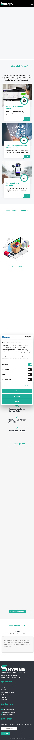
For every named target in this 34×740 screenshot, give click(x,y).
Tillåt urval (17, 396)
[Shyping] (7, 3)
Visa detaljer (25, 386)
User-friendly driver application (13, 184)
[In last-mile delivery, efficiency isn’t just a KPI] (17, 558)
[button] (16, 656)
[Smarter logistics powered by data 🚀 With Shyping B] (17, 578)
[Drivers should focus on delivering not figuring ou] (17, 478)
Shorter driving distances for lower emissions (16, 146)
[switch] (30, 369)
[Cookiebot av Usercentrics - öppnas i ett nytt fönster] (25, 337)
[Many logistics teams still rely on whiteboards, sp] (17, 518)
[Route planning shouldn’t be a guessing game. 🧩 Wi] (17, 538)
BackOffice (17, 267)
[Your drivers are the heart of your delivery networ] (17, 498)
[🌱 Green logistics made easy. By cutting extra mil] (17, 598)
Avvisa (17, 401)
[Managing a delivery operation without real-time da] (17, 458)
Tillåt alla (17, 391)
